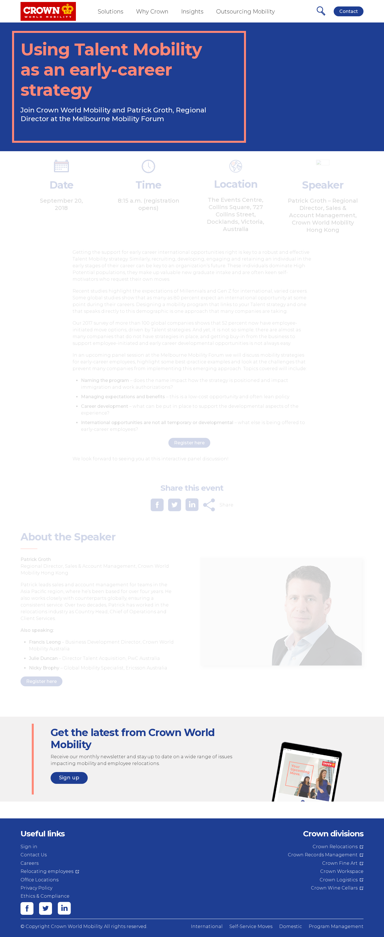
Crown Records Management (323, 854)
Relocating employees (47, 871)
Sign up (69, 778)
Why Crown (152, 11)
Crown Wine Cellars (334, 888)
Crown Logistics (339, 879)
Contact (348, 11)
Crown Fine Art (340, 863)
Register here (189, 442)
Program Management (336, 926)
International (207, 926)
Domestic (290, 926)
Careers (30, 863)
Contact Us (34, 854)
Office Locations (39, 879)
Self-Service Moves (250, 926)
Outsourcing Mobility (245, 11)
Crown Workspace (341, 871)
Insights (192, 11)
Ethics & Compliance (45, 896)
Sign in (29, 846)
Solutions (110, 11)
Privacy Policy (36, 888)
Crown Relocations (335, 846)
